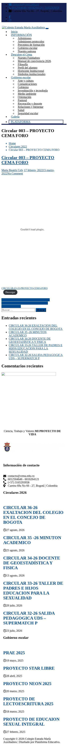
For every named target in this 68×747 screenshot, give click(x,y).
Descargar (10, 292)
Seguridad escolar (28, 113)
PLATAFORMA (20, 121)
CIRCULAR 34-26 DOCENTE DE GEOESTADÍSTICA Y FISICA (30, 340)
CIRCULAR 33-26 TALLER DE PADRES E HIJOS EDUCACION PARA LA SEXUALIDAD (35, 348)
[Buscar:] (18, 309)
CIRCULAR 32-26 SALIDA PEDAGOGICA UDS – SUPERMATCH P (36, 356)
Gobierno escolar (27, 48)
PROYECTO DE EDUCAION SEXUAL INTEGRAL (31, 721)
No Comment (15, 173)
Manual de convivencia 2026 (34, 61)
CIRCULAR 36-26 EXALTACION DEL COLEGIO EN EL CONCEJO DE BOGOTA (36, 327)
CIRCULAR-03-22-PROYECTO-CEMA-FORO (24, 288)
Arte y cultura (26, 80)
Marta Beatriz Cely (12, 170)
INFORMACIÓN (21, 34)
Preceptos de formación (31, 44)
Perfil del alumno (27, 67)
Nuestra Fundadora (29, 57)
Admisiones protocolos (31, 41)
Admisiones (24, 38)
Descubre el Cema (21, 54)
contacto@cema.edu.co (25, 4)
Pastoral (22, 100)
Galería (15, 116)
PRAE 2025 (14, 652)
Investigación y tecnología (33, 90)
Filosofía (23, 64)
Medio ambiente (27, 93)
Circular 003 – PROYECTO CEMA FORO (27, 160)
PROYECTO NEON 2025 (27, 683)
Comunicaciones (27, 84)
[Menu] (47, 28)
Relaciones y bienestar (30, 106)
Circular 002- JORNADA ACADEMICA (25, 299)
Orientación (24, 97)
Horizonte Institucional (31, 70)
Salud (21, 110)
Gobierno (23, 87)
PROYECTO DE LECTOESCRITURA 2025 (28, 701)
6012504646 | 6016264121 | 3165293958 (35, 7)
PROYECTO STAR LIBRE (29, 668)
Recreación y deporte (30, 103)
